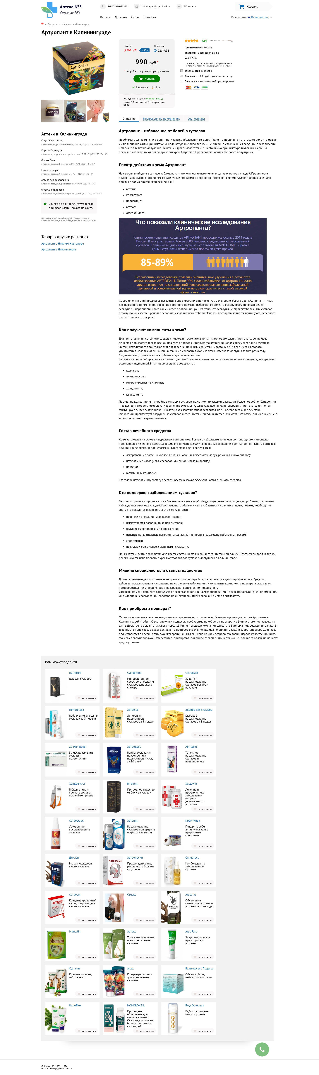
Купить (72, 299)
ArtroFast (191, 931)
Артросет (75, 894)
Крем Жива (192, 820)
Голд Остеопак (194, 1005)
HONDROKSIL (136, 1005)
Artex (130, 968)
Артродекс (134, 746)
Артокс (131, 931)
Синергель (192, 857)
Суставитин (134, 672)
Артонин (132, 820)
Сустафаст (191, 672)
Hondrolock (76, 709)
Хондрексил (77, 783)
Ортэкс (131, 894)
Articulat (190, 894)
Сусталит (74, 968)
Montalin (74, 931)
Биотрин (132, 783)
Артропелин (135, 857)
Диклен (74, 857)
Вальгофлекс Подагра (199, 968)
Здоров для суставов (198, 709)
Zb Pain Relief (77, 746)
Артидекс (191, 746)
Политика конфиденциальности (56, 1068)
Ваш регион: (250, 17)
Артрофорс (76, 820)
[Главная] (42, 24)
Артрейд (132, 709)
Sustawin (191, 783)
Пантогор (75, 672)
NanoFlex (75, 1005)
